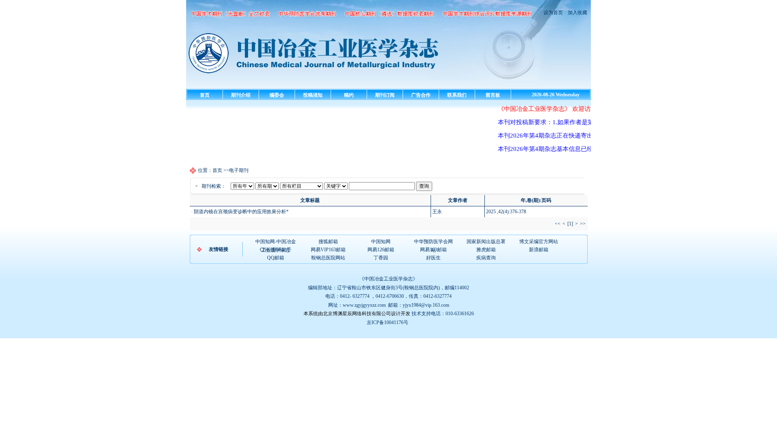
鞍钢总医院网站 (328, 258)
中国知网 (381, 241)
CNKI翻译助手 (275, 249)
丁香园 (381, 258)
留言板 (493, 95)
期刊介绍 (241, 95)
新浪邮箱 (538, 249)
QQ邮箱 (275, 258)
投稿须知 (313, 95)
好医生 (433, 258)
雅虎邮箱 (486, 249)
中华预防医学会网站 (433, 242)
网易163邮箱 (433, 249)
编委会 (277, 95)
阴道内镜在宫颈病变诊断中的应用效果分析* (241, 211)
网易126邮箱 (380, 249)
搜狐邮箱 (328, 241)
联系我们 (457, 95)
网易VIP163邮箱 (328, 249)
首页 (205, 95)
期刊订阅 (385, 95)
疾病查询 (486, 258)
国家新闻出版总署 (486, 241)
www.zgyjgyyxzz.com (364, 305)
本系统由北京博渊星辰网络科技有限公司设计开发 (357, 313)
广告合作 (421, 95)
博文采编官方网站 (538, 241)
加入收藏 (577, 12)
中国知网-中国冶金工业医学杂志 (275, 242)
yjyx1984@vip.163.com (426, 305)
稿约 (349, 95)
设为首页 (553, 12)
